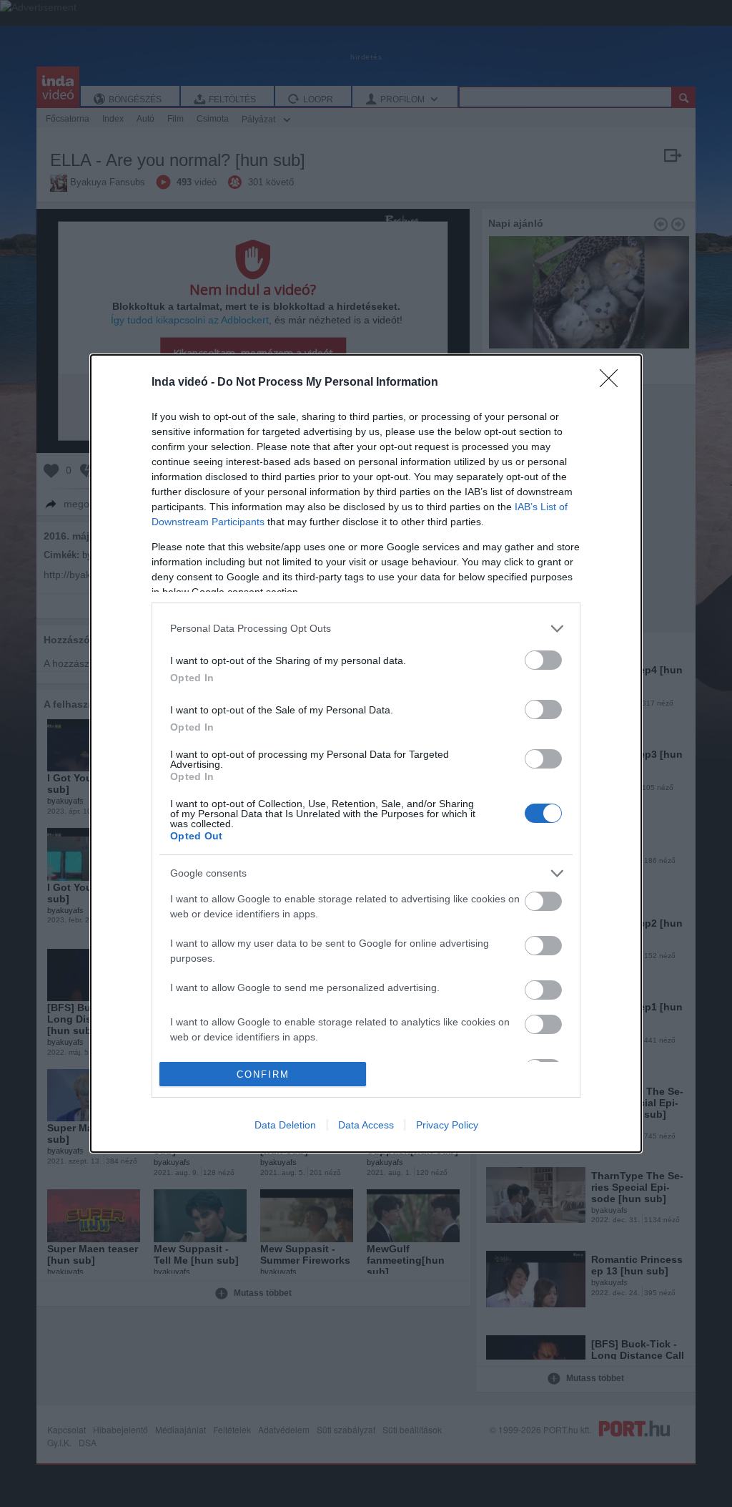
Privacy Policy (447, 1125)
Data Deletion (285, 1125)
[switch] (543, 660)
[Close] (613, 382)
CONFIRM (263, 1074)
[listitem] (366, 628)
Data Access (366, 1125)
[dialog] (366, 754)
